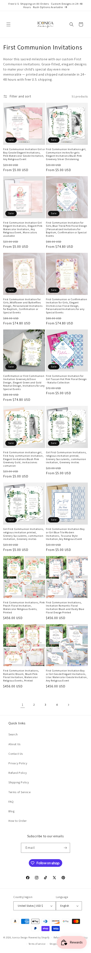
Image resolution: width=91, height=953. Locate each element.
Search (13, 734)
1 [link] (22, 705)
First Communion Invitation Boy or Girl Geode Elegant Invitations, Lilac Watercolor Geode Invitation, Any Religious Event (67, 675)
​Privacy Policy (17, 763)
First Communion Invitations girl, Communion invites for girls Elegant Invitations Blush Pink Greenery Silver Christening (66, 154)
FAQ (11, 802)
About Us (14, 744)
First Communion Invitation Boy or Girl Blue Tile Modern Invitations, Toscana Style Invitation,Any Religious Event (65, 534)
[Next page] (68, 704)
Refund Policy (17, 773)
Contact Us (15, 754)
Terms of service (37, 943)
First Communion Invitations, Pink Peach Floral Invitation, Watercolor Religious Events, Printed (24, 607)
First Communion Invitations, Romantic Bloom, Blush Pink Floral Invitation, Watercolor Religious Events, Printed (21, 675)
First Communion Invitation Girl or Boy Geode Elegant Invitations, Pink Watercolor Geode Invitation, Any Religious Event (24, 154)
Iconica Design (20, 937)
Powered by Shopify (39, 937)
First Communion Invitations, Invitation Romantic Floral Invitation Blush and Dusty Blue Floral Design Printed (65, 607)
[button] (8, 24)
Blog (11, 811)
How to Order (17, 821)
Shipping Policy (18, 782)
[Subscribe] (65, 848)
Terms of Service (19, 792)
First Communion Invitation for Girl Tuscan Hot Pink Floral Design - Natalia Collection (66, 379)
